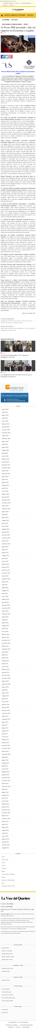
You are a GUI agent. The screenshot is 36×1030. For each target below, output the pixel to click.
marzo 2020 (5, 631)
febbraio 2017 (5, 739)
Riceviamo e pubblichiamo (8, 880)
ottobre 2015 (5, 783)
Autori (17, 3)
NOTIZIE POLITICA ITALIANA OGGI (8, 997)
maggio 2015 (5, 795)
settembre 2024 (6, 473)
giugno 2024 (5, 482)
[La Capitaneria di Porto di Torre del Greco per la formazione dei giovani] (18, 365)
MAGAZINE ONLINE (6, 980)
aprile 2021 (5, 593)
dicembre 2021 (6, 570)
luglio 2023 (5, 514)
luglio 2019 (5, 655)
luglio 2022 (5, 549)
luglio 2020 (5, 619)
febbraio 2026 (5, 424)
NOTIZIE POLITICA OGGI (6, 992)
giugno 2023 (5, 517)
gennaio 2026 (5, 427)
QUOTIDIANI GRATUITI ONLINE (7, 968)
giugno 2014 (5, 827)
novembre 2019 (6, 643)
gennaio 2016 (5, 774)
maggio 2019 (5, 660)
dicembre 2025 (6, 429)
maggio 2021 (5, 590)
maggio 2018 (5, 695)
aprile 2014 (5, 833)
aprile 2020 (5, 628)
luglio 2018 (5, 690)
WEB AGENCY (26, 1027)
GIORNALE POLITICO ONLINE (7, 959)
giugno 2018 (5, 693)
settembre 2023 (6, 508)
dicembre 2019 (6, 640)
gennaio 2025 (5, 462)
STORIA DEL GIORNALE (12, 1025)
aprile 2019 (5, 663)
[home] (2, 15)
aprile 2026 (5, 418)
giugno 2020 (5, 622)
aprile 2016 (5, 766)
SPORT (26, 24)
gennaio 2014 (5, 842)
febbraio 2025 (5, 459)
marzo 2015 (5, 801)
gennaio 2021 (5, 602)
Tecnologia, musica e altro (8, 886)
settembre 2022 (6, 543)
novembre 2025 (6, 432)
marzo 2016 (5, 769)
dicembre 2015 (6, 777)
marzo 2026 (5, 421)
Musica (3, 871)
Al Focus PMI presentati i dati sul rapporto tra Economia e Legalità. (18, 29)
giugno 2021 (5, 587)
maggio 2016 (5, 763)
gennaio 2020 (5, 637)
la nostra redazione (25, 3)
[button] (34, 2)
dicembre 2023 (6, 500)
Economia (4, 32)
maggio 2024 (5, 485)
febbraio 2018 (5, 704)
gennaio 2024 (5, 497)
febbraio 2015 (5, 804)
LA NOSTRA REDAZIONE (26, 1025)
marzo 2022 (5, 561)
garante (5, 5)
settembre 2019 (6, 649)
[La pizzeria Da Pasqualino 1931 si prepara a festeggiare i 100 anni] (18, 346)
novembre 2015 (6, 780)
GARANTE (10, 1027)
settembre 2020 (6, 614)
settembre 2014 (6, 818)
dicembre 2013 (6, 845)
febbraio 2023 (5, 529)
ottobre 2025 (5, 435)
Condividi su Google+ (11, 57)
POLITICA (30, 15)
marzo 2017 (5, 736)
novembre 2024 (6, 467)
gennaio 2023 (5, 532)
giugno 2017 (5, 728)
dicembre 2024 (6, 465)
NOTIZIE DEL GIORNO (6, 989)
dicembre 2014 (6, 810)
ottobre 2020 (5, 611)
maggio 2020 (5, 625)
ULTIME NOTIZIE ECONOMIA (7, 995)
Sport (3, 883)
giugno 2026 (5, 415)
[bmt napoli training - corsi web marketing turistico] (14, 392)
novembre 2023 (6, 503)
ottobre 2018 (5, 681)
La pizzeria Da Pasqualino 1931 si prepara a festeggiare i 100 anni (15, 356)
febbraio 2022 (5, 564)
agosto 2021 (5, 581)
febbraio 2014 (5, 839)
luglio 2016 (5, 757)
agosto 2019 (5, 652)
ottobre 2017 (5, 716)
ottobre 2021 (5, 576)
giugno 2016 (5, 760)
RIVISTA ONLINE (5, 1012)
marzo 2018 (5, 701)
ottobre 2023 (5, 505)
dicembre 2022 (6, 535)
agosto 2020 (5, 617)
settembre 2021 (6, 579)
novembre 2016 (6, 748)
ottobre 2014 (5, 815)
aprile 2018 (5, 698)
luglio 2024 (5, 479)
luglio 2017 (5, 725)
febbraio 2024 (5, 494)
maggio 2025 (5, 450)
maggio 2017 (5, 731)
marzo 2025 (5, 456)
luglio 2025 (5, 444)
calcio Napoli (5, 859)
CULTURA (14, 19)
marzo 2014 (5, 836)
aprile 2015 (5, 798)
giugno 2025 (5, 447)
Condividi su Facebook (3, 57)
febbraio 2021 (5, 599)
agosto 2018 (5, 687)
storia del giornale (8, 3)
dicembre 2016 (6, 745)
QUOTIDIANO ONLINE (6, 971)
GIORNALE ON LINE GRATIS (7, 950)
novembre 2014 (6, 812)
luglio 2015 (5, 789)
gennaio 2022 (5, 567)
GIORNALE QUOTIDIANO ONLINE (8, 956)
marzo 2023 (5, 526)
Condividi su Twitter (7, 57)
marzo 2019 (5, 666)
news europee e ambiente (8, 874)
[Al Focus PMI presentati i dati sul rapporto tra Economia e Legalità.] (18, 44)
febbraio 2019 (5, 669)
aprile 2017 (5, 733)
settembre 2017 (6, 719)
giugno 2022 (5, 552)
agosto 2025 (5, 441)
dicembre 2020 (6, 605)
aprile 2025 (5, 453)
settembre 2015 (6, 786)
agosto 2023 (5, 511)
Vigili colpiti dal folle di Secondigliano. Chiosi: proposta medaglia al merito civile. (18, 329)
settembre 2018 (6, 684)
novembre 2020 (6, 608)
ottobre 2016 (5, 751)
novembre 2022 (6, 538)
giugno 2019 (5, 657)
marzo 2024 (5, 491)
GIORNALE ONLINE (5, 947)
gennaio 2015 (5, 807)
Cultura (3, 865)
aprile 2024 (5, 488)
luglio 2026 (5, 412)
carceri (3, 862)
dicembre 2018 (6, 675)
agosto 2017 (5, 722)
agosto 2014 (5, 821)
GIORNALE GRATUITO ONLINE (7, 953)
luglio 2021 (5, 584)
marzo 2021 (5, 596)
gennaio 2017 (5, 742)
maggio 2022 (5, 555)
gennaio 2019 (5, 672)
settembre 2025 (6, 438)
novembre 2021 (6, 573)
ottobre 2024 (5, 470)
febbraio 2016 (5, 771)
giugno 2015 (5, 792)
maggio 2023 (5, 520)
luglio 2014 (5, 824)
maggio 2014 (5, 830)
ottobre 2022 (5, 541)
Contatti (11, 5)
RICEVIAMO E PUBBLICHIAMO (12, 24)
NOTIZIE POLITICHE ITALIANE (7, 1000)
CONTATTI (18, 1027)
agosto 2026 (5, 409)
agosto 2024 (5, 476)
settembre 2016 (6, 754)
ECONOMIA (5, 19)
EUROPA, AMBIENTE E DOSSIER (14, 15)
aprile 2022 (5, 558)
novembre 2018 (6, 678)
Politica (3, 877)
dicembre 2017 (6, 710)
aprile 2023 (5, 523)
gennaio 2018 (5, 707)
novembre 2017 (6, 713)
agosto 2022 (5, 546)
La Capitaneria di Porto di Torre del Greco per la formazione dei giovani (16, 376)
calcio (3, 856)
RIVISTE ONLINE (5, 1009)
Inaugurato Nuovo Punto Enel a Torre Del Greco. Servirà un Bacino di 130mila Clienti (17, 322)
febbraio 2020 (5, 634)
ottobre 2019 (5, 646)
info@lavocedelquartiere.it (7, 922)
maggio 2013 (5, 848)
